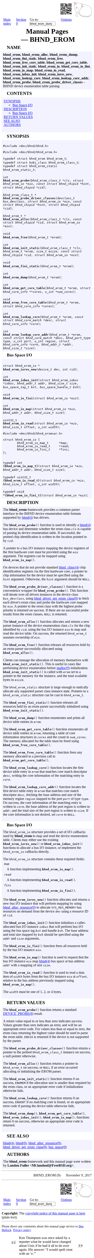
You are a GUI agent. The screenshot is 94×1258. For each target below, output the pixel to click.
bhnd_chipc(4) (69, 567)
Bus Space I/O (22, 105)
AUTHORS (12, 125)
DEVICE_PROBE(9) (18, 1013)
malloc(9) (63, 668)
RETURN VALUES (18, 117)
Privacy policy (22, 1230)
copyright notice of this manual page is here (55, 1213)
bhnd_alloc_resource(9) (19, 907)
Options (66, 19)
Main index (7, 21)
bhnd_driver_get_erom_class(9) (56, 598)
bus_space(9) (58, 1147)
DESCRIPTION (15, 109)
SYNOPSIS (12, 101)
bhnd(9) (21, 1143)
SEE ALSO (12, 121)
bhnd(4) (27, 517)
